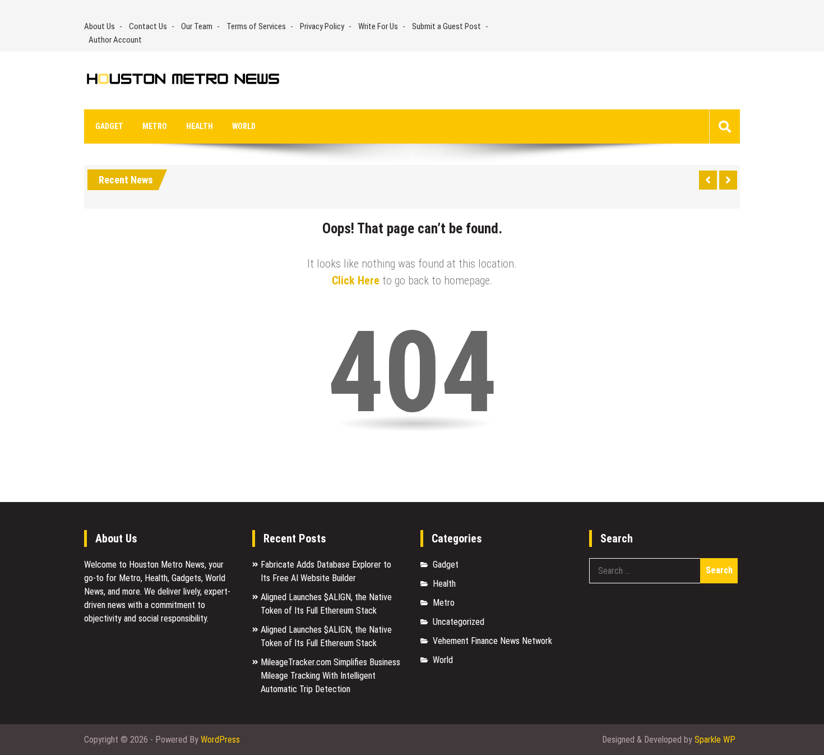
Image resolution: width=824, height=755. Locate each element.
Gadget (109, 126)
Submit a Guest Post (446, 26)
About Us (99, 26)
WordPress (220, 739)
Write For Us (378, 26)
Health (199, 126)
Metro (154, 126)
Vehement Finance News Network (492, 641)
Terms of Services (256, 26)
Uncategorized (458, 621)
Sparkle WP (715, 739)
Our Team (196, 26)
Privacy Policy (322, 26)
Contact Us (148, 26)
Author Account (115, 40)
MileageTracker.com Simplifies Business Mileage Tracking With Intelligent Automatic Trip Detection (330, 675)
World (244, 126)
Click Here (355, 280)
